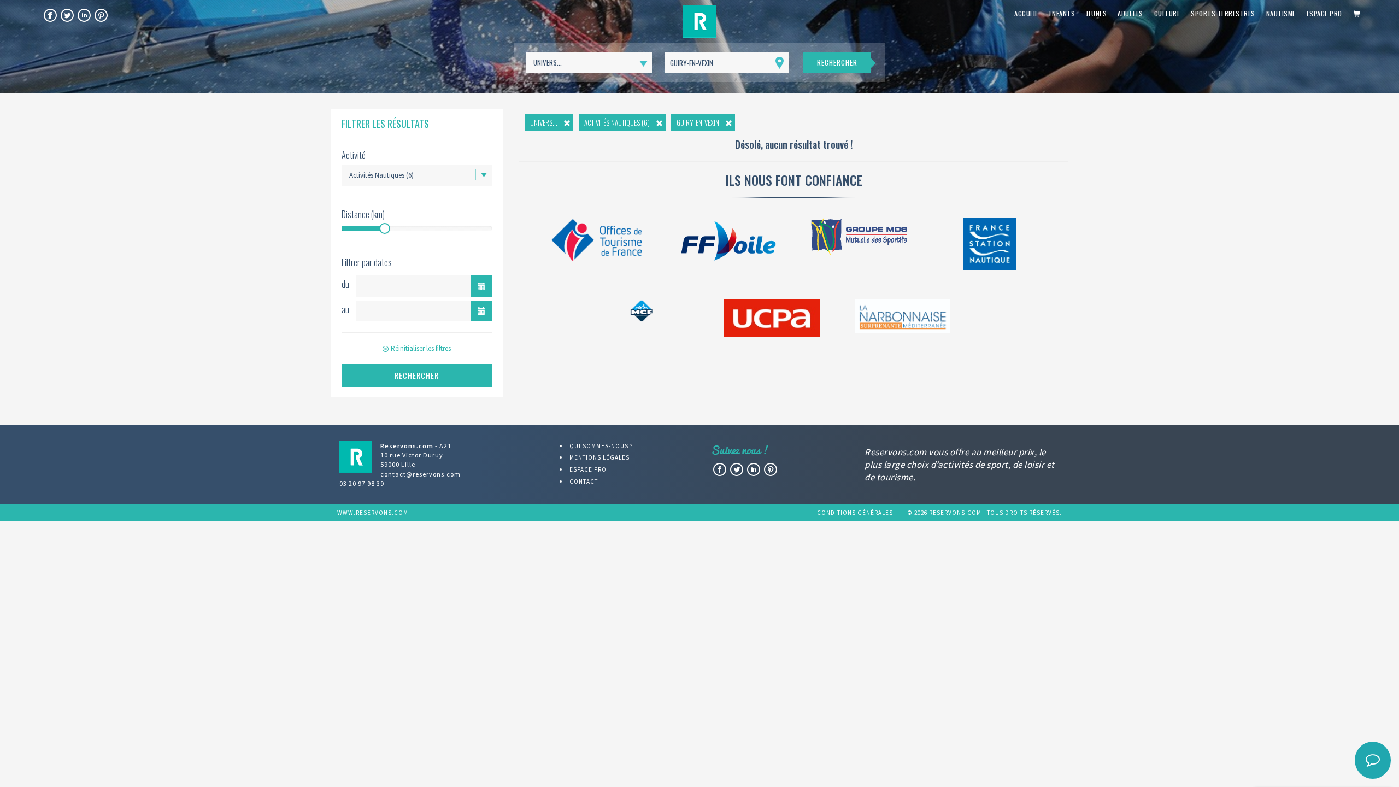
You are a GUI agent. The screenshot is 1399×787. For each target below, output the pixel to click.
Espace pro (1324, 13)
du (345, 284)
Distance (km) (363, 214)
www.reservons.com (372, 512)
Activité (354, 155)
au (345, 309)
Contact (583, 481)
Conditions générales (855, 512)
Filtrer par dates (367, 262)
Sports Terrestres (1223, 13)
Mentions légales (599, 457)
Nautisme (1281, 13)
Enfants (1062, 13)
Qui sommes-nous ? (601, 446)
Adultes (1130, 13)
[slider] (384, 228)
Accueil (1026, 13)
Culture (1167, 13)
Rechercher (837, 62)
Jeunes (1096, 13)
